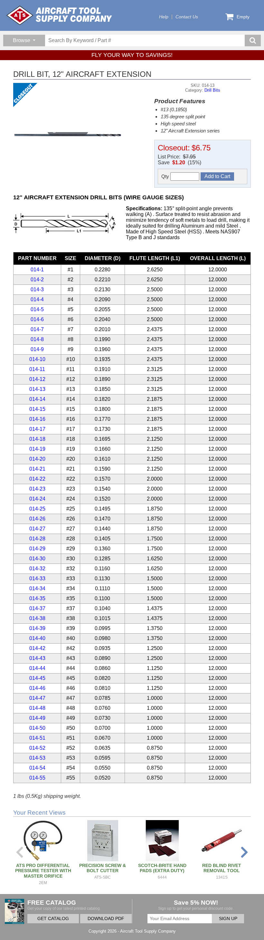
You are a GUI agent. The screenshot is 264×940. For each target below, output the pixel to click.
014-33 (37, 578)
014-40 (37, 638)
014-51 (37, 738)
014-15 (37, 409)
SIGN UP (228, 918)
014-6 (37, 319)
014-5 (37, 309)
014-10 (37, 359)
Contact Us (186, 16)
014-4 (37, 299)
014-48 (37, 708)
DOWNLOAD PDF (106, 918)
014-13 (37, 389)
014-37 (37, 608)
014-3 (37, 289)
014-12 (37, 379)
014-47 (37, 698)
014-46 (37, 688)
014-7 (37, 329)
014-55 (37, 778)
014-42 (37, 648)
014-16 (37, 419)
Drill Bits (212, 90)
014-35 (37, 598)
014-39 (37, 628)
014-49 (37, 718)
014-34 (37, 588)
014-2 (37, 279)
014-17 (37, 429)
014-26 (37, 518)
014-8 (37, 339)
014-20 (37, 459)
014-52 (37, 748)
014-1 (37, 269)
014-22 (37, 479)
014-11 (37, 369)
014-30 (37, 558)
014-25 (37, 508)
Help (163, 16)
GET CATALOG (53, 918)
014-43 (37, 658)
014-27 (37, 528)
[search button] (253, 40)
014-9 (37, 349)
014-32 (37, 568)
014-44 (37, 668)
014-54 (37, 768)
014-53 (37, 758)
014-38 (37, 618)
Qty (165, 176)
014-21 (37, 469)
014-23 (37, 489)
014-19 (37, 449)
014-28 (37, 538)
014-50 (37, 728)
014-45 (37, 678)
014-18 (37, 439)
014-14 (37, 399)
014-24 (37, 499)
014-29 (37, 548)
